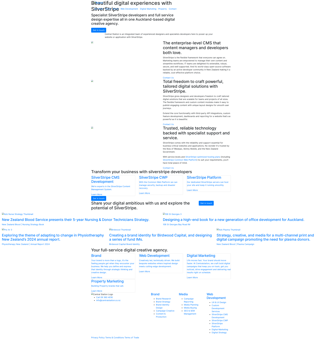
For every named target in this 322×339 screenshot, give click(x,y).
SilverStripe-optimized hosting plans (202, 157)
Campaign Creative (165, 310)
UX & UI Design (219, 302)
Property (162, 9)
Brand (115, 9)
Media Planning (191, 304)
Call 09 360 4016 (104, 297)
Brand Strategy (163, 301)
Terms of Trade (132, 337)
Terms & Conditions (115, 337)
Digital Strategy (219, 332)
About (108, 9)
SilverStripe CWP (220, 320)
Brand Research (163, 298)
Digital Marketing (148, 9)
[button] (92, 3)
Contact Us (168, 77)
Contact (172, 9)
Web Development (129, 9)
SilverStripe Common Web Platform (180, 160)
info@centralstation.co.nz (108, 300)
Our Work (98, 9)
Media (183, 294)
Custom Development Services (218, 308)
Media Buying (190, 307)
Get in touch (99, 30)
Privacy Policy (98, 337)
